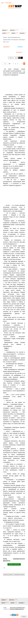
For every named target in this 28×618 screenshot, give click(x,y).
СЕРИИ (13, 33)
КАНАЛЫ (22, 33)
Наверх (23, 616)
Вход (2, 2)
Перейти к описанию (8, 574)
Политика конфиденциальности (17, 609)
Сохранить (20, 46)
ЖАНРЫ (4, 30)
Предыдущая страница (19, 574)
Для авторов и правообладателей (17, 607)
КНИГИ (4, 33)
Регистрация (8, 2)
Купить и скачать (14, 564)
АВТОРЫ (12, 30)
